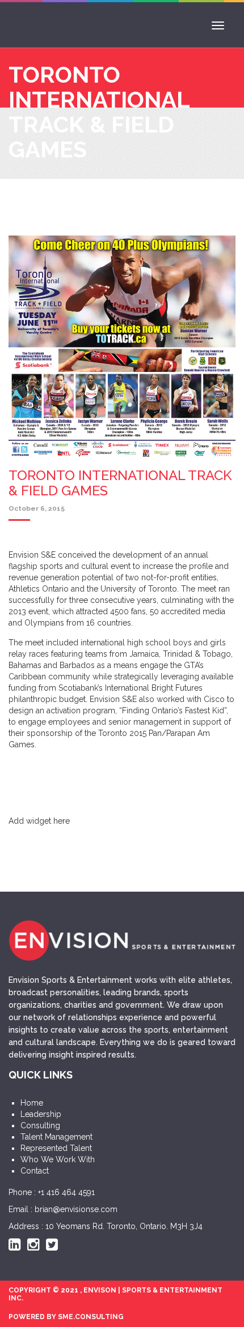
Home (31, 1102)
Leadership (40, 1114)
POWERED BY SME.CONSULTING (66, 1317)
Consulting (40, 1125)
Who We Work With (57, 1159)
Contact (34, 1170)
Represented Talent (56, 1148)
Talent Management (56, 1136)
